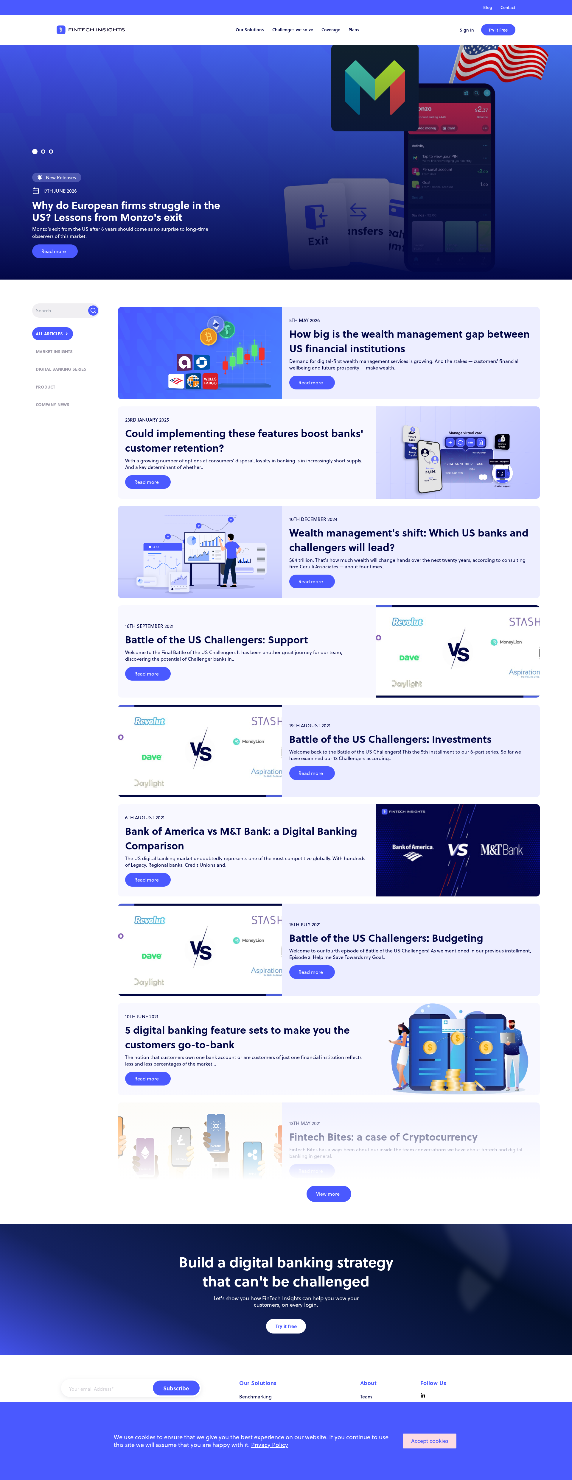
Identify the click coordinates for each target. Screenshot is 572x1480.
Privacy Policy (269, 1444)
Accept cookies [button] (429, 1441)
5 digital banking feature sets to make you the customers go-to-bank (237, 1037)
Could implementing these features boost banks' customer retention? (244, 440)
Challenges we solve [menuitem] (292, 29)
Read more (53, 251)
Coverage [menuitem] (330, 29)
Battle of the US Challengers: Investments (390, 739)
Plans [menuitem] (354, 29)
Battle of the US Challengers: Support (216, 639)
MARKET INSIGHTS (54, 351)
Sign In (467, 30)
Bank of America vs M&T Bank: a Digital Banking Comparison (241, 838)
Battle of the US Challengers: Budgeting (386, 937)
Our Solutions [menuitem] (250, 29)
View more (328, 1194)
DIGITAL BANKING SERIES (61, 369)
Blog (487, 7)
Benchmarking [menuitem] (255, 1396)
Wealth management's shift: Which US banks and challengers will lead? (409, 539)
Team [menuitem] (366, 1396)
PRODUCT (45, 387)
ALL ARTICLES (49, 333)
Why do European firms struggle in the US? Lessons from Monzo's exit (126, 211)
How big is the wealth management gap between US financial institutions (409, 340)
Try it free (286, 1326)
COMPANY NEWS (52, 404)
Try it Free (498, 30)
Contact (507, 7)
